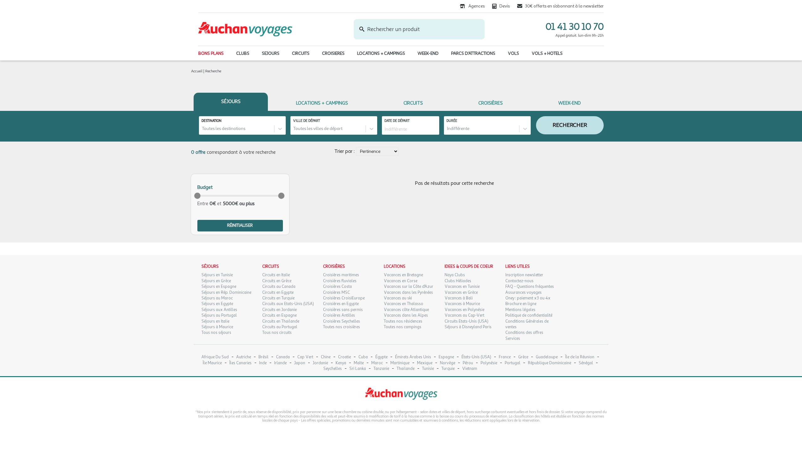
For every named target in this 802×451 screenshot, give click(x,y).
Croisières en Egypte (341, 303)
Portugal (512, 363)
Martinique (399, 363)
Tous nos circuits (277, 332)
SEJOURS (270, 53)
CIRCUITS (301, 53)
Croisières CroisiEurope (344, 298)
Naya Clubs (455, 274)
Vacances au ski (398, 298)
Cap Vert (305, 357)
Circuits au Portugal (279, 326)
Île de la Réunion (579, 357)
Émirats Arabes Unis (413, 357)
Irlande (280, 363)
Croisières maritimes (341, 274)
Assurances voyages (523, 292)
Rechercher (570, 125)
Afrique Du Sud (215, 357)
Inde (263, 363)
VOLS (513, 53)
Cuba (363, 357)
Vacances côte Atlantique (406, 309)
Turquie (448, 368)
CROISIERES (333, 53)
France (505, 357)
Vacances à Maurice (462, 303)
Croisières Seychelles (341, 321)
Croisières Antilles (339, 315)
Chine (326, 357)
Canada (283, 357)
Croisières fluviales (340, 280)
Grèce (523, 357)
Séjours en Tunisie (217, 274)
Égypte (381, 357)
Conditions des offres (524, 332)
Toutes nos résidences (403, 321)
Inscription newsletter (524, 274)
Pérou (468, 363)
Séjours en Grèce (216, 280)
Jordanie (320, 363)
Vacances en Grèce (461, 292)
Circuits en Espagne (279, 315)
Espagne (446, 357)
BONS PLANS (211, 53)
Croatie (344, 357)
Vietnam (469, 368)
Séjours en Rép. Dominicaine (226, 292)
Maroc (377, 363)
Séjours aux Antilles (219, 309)
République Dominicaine (549, 363)
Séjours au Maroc (217, 298)
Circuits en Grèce (276, 280)
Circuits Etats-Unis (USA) (466, 321)
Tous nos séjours (216, 332)
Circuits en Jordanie (279, 309)
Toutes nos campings (402, 326)
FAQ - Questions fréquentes (529, 286)
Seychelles (332, 368)
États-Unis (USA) (476, 357)
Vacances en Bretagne (403, 274)
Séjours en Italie (215, 321)
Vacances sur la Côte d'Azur (408, 286)
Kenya (341, 363)
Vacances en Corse (400, 280)
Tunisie (428, 368)
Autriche (243, 357)
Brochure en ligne (520, 303)
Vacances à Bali (459, 298)
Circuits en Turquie (278, 298)
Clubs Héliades (458, 280)
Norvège (447, 363)
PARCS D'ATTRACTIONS (473, 53)
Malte (359, 363)
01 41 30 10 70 (575, 26)
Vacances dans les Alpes (406, 315)
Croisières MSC (336, 292)
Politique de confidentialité (528, 315)
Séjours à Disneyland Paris (468, 326)
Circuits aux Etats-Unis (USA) (288, 303)
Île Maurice (212, 363)
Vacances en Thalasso (403, 303)
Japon (299, 363)
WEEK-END (428, 53)
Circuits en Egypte (278, 292)
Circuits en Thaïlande (280, 321)
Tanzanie (381, 368)
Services (512, 338)
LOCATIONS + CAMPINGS (381, 53)
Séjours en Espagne (218, 286)
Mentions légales (520, 309)
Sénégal (586, 363)
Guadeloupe (547, 357)
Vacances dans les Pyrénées (408, 292)
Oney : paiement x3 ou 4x (527, 298)
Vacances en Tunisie (462, 286)
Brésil (263, 357)
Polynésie (489, 363)
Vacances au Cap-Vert (464, 315)
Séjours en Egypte (217, 303)
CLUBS (242, 53)
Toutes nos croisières (341, 326)
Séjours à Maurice (217, 326)
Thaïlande (405, 368)
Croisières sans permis (343, 309)
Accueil (196, 71)
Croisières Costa (337, 286)
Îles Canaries (240, 363)
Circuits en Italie (276, 274)
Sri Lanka (357, 368)
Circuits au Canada (278, 286)
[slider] (197, 196)
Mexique (424, 363)
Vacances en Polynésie (464, 309)
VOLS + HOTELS (547, 53)
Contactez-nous (519, 280)
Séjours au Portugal (219, 315)
